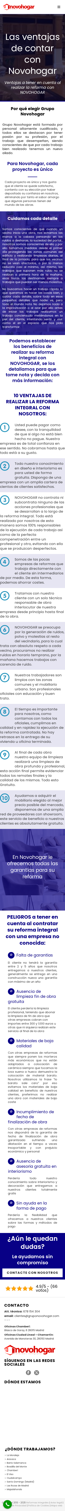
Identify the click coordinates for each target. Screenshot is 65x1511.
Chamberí (12, 1470)
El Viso (10, 1474)
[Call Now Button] (7, 1504)
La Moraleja (13, 1455)
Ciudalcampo (14, 1478)
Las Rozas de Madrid (18, 1485)
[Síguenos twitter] (36, 1372)
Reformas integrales (37, 1502)
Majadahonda (14, 1489)
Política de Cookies (38, 1505)
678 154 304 (31, 1311)
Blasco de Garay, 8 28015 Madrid (24, 1330)
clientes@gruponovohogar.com (36, 1316)
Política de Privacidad (14, 1505)
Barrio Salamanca (16, 1462)
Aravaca (11, 1459)
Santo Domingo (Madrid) (20, 1481)
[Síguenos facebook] (28, 1372)
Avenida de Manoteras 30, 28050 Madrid (29, 1338)
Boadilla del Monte (17, 1466)
